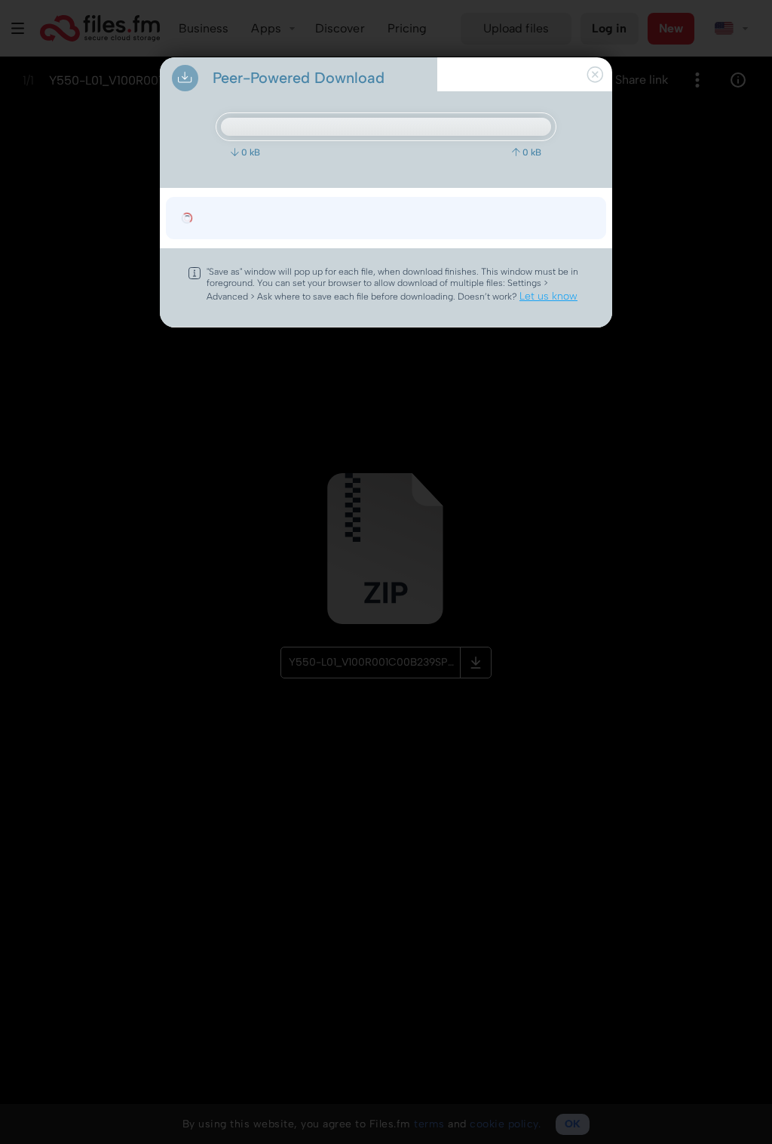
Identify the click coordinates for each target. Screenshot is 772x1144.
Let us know (548, 296)
